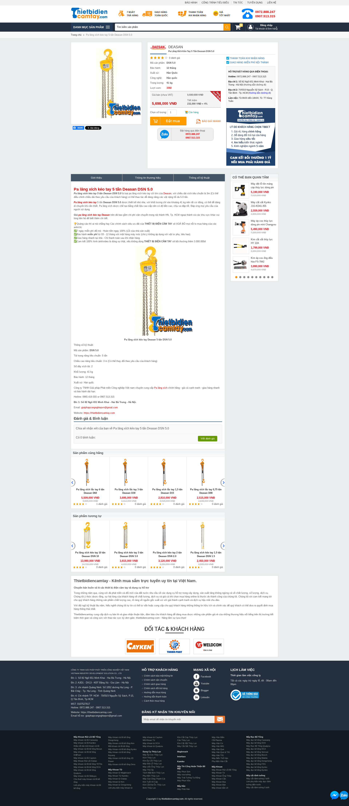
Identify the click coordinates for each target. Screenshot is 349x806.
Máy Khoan (217, 767)
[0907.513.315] (164, 134)
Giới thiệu (96, 177)
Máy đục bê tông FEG (256, 764)
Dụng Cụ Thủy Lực (152, 752)
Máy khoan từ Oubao (117, 779)
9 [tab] (268, 277)
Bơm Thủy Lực (149, 788)
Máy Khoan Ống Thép (221, 776)
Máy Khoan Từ (115, 770)
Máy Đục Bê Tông (254, 737)
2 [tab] (240, 277)
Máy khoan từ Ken (116, 782)
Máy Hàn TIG (218, 755)
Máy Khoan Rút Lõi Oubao (85, 761)
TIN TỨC (238, 2)
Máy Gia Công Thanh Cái (154, 779)
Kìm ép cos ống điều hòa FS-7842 (262, 260)
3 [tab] (244, 277)
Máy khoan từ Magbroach (119, 773)
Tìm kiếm (227, 27)
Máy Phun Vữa (183, 780)
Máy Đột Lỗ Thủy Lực (152, 764)
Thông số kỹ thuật (199, 177)
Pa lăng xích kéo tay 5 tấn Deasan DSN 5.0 (113, 189)
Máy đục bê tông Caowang (258, 740)
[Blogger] (197, 690)
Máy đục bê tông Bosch (256, 755)
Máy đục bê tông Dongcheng (259, 761)
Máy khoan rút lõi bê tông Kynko (122, 749)
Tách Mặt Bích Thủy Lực (154, 773)
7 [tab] (260, 277)
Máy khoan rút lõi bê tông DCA (87, 767)
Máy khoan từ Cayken (152, 737)
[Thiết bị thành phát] (174, 646)
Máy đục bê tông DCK (256, 743)
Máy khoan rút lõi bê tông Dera (121, 764)
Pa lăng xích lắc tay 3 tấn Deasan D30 (129, 491)
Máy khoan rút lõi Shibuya (85, 776)
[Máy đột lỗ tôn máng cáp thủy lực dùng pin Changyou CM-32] (241, 190)
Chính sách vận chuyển (155, 680)
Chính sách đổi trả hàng (156, 688)
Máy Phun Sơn (183, 772)
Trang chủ (76, 34)
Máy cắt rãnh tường (255, 775)
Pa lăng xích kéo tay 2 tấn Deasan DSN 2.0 (167, 554)
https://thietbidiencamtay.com (99, 413)
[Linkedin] (197, 697)
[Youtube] (197, 684)
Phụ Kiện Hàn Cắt (219, 761)
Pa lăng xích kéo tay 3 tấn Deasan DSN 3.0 (128, 554)
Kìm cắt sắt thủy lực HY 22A (262, 241)
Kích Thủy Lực (149, 758)
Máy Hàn (181, 786)
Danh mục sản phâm (88, 28)
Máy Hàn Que (218, 749)
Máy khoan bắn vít (220, 788)
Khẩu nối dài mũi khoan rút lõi (86, 746)
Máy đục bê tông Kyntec (257, 770)
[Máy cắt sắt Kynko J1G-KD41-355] (241, 209)
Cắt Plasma (217, 740)
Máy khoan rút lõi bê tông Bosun (88, 749)
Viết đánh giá (207, 438)
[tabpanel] (254, 190)
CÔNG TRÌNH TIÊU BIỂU (215, 2)
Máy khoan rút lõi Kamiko (85, 743)
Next (222, 482)
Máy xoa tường (184, 774)
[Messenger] (334, 795)
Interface (181, 756)
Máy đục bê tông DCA (256, 749)
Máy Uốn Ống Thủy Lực (153, 767)
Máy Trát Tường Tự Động (188, 778)
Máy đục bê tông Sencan (257, 752)
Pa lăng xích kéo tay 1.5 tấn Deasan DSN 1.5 (205, 554)
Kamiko (180, 761)
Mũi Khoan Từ (149, 740)
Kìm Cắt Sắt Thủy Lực (187, 743)
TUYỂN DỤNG (255, 2)
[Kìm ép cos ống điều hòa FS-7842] (241, 264)
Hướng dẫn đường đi (254, 84)
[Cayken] (140, 646)
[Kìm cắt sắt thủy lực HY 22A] (241, 246)
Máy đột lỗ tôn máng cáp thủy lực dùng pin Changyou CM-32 (262, 187)
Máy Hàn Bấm (218, 737)
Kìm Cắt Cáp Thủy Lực (187, 737)
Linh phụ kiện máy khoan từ (120, 788)
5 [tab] (252, 277)
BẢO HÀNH (191, 2)
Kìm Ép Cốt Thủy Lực (152, 761)
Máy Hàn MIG (218, 746)
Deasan (167, 193)
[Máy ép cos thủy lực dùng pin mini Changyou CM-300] (241, 227)
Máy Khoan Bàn (219, 785)
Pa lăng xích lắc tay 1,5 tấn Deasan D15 (167, 491)
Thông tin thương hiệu (148, 177)
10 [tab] (272, 277)
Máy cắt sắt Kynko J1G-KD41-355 (261, 204)
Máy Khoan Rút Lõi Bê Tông (87, 737)
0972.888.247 (265, 12)
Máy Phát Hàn (183, 789)
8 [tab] (264, 277)
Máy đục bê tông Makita (256, 758)
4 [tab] (248, 277)
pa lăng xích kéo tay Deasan (94, 215)
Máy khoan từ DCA (151, 743)
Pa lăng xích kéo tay (85, 202)
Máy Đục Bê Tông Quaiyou (258, 746)
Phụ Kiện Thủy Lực (151, 776)
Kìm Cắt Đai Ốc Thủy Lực (154, 785)
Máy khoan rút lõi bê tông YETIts (88, 764)
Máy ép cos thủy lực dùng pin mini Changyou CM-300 (263, 224)
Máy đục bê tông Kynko (256, 767)
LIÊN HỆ (271, 2)
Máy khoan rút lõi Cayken (85, 758)
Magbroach (182, 752)
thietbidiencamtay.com (173, 799)
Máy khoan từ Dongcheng (119, 785)
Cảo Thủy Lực (183, 740)
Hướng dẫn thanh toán (155, 696)
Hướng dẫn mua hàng (155, 692)
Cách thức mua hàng (154, 701)
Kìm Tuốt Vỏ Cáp (150, 782)
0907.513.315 (265, 16)
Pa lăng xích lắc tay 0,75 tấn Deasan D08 (206, 491)
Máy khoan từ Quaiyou (153, 746)
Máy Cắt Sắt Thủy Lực (187, 746)
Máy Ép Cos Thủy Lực (153, 755)
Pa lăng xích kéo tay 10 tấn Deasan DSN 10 (90, 554)
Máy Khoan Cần (219, 779)
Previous (73, 482)
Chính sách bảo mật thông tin (158, 676)
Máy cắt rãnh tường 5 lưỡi (257, 787)
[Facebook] (197, 677)
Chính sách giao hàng (155, 684)
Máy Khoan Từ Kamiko (118, 776)
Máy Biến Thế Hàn (220, 758)
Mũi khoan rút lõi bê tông (119, 746)
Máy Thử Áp (148, 770)
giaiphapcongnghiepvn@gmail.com (99, 407)
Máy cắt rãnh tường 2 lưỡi (257, 778)
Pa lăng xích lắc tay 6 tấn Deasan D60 (90, 491)
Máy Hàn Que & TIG (221, 752)
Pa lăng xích (160, 387)
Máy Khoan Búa (219, 782)
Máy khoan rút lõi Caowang (86, 740)
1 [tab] (236, 277)
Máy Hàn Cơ (217, 743)
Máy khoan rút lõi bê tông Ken (121, 743)
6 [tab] (256, 277)
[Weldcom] (209, 646)
